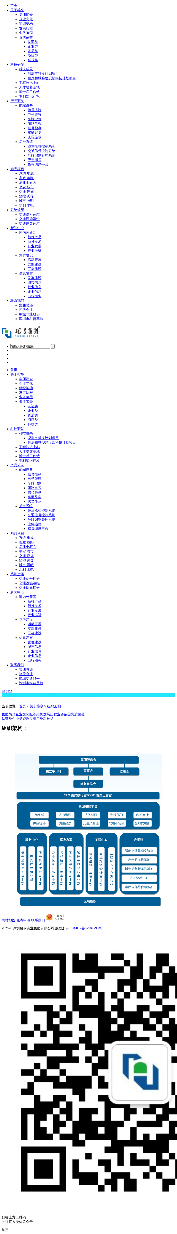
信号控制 (34, 110)
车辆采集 (34, 132)
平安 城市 (26, 187)
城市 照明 (26, 201)
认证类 (33, 42)
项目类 (33, 55)
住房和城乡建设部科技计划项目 (52, 78)
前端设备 (26, 105)
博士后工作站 (29, 92)
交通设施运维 (29, 219)
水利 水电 (26, 205)
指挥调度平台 (38, 164)
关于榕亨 (17, 10)
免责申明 (23, 920)
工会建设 (34, 269)
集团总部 (26, 305)
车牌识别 (34, 119)
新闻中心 (17, 228)
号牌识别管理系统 (41, 155)
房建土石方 (27, 182)
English (7, 691)
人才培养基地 (29, 87)
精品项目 (17, 169)
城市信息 (34, 282)
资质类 (33, 51)
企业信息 (34, 291)
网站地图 (9, 920)
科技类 (33, 60)
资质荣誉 (26, 37)
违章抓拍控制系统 (41, 146)
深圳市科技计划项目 (43, 73)
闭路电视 (34, 123)
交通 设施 (26, 191)
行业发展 (34, 246)
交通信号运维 (29, 214)
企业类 (33, 46)
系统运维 (17, 210)
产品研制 (17, 101)
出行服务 (34, 296)
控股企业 (26, 310)
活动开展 (34, 260)
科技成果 (26, 69)
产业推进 (34, 251)
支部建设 (34, 264)
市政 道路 (26, 178)
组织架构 (26, 24)
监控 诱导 (26, 196)
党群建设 (26, 255)
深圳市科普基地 (31, 319)
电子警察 (34, 114)
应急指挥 (34, 160)
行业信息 (34, 287)
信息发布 (26, 273)
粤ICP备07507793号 (87, 928)
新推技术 (34, 241)
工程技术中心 (29, 83)
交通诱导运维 (29, 223)
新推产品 (34, 237)
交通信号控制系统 (41, 151)
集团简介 (26, 14)
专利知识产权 (29, 96)
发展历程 (26, 28)
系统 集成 (26, 173)
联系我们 (17, 300)
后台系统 (26, 142)
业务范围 (26, 33)
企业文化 (26, 19)
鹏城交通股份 (29, 314)
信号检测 (34, 128)
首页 (13, 5)
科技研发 (17, 64)
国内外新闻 (27, 232)
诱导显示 (34, 137)
